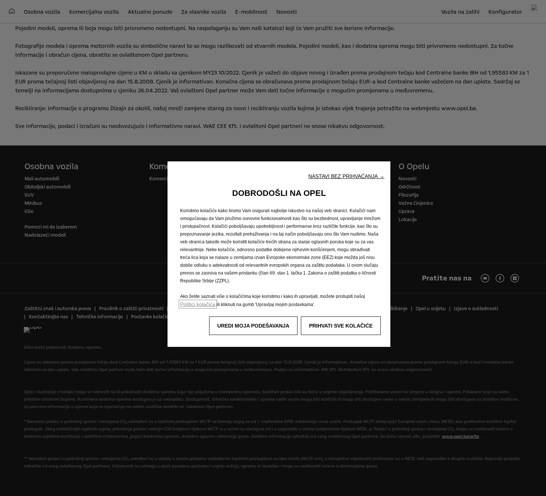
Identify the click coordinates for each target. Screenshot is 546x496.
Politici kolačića (197, 304)
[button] (346, 176)
